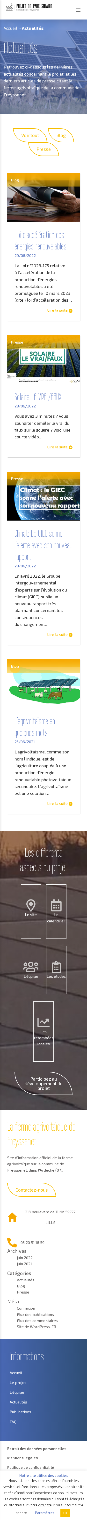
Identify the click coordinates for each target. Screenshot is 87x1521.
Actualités (25, 1279)
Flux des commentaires (37, 1320)
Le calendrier (56, 917)
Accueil (10, 28)
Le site (31, 914)
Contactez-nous (31, 1190)
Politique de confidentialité (30, 1467)
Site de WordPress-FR (36, 1326)
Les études (56, 976)
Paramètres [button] (44, 1513)
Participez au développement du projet (44, 1083)
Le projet (18, 1382)
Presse (23, 1292)
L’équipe (31, 976)
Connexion (26, 1308)
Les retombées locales (43, 1037)
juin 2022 (25, 1257)
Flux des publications (35, 1314)
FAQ (13, 1421)
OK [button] (65, 1513)
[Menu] (78, 10)
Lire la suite (58, 310)
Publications (20, 1411)
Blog (21, 1286)
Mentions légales (22, 1458)
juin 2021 (24, 1263)
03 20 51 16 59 (32, 1242)
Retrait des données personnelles (36, 1448)
